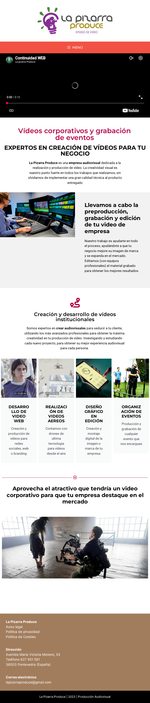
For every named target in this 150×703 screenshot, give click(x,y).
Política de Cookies (21, 637)
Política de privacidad (23, 632)
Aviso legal (14, 627)
